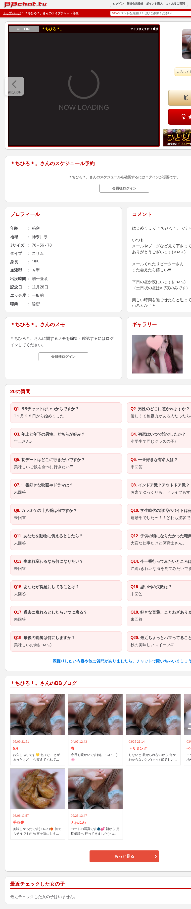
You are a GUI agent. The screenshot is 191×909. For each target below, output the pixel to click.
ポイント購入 (154, 3)
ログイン (118, 3)
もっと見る (124, 856)
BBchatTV (14, 3)
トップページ (12, 13)
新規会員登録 (135, 3)
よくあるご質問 (175, 3)
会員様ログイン (124, 188)
